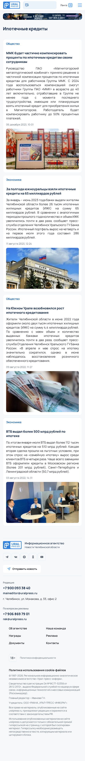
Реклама (52, 635)
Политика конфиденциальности (38, 657)
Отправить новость (24, 569)
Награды (15, 635)
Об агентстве (18, 628)
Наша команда (56, 628)
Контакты (52, 643)
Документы (16, 643)
